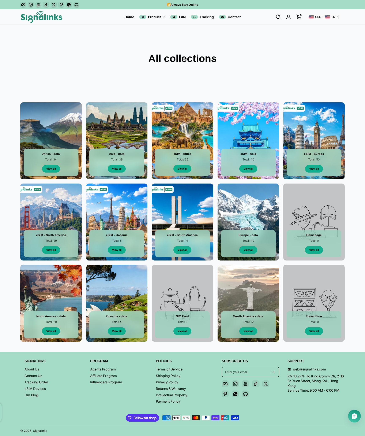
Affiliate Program (103, 376)
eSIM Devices (35, 389)
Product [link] (154, 17)
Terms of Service (169, 369)
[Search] (278, 16)
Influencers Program (106, 382)
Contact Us (33, 376)
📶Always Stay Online (182, 4)
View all (51, 168)
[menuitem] (53, 369)
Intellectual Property (171, 395)
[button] (278, 17)
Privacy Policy (167, 382)
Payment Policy (168, 401)
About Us (32, 369)
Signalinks (40, 430)
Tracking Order (36, 382)
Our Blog (31, 395)
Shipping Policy (168, 376)
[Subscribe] (273, 372)
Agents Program (103, 369)
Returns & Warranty (171, 389)
